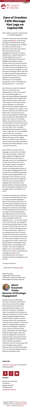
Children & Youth (16, 275)
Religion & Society (12, 279)
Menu (26, 3)
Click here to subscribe (9, 365)
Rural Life (21, 279)
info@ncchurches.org (9, 389)
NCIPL (14, 40)
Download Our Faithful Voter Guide (15, 1)
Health (4, 279)
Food (12, 277)
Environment (6, 277)
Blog (11, 273)
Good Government (19, 277)
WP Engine (20, 405)
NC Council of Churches (12, 6)
